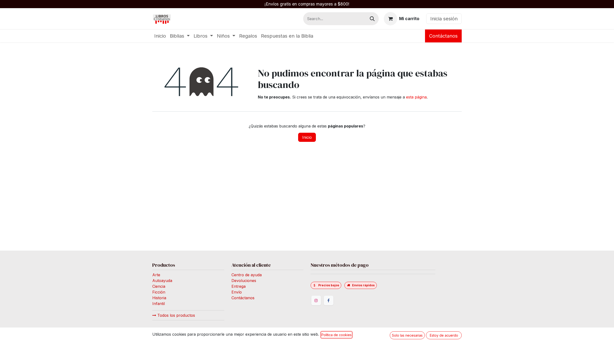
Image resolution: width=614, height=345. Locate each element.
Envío (236, 292)
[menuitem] (160, 35)
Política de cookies (336, 335)
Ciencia (158, 286)
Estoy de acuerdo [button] (444, 335)
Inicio (307, 137)
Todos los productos (175, 315)
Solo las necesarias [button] (407, 335)
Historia (159, 297)
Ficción (158, 292)
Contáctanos (443, 36)
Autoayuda (162, 280)
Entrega (238, 286)
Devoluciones (243, 280)
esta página (416, 97)
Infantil (158, 303)
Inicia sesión (444, 19)
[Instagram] (316, 300)
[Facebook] (328, 300)
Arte (156, 274)
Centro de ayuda (246, 274)
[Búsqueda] (372, 18)
